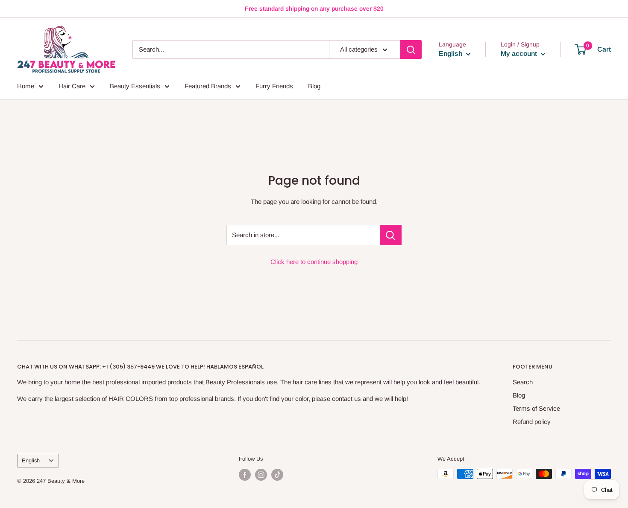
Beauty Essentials (135, 86)
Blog (314, 86)
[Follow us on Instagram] (261, 475)
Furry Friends (274, 86)
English (31, 460)
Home (25, 86)
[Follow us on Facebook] (245, 475)
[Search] (411, 49)
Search (523, 382)
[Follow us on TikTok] (277, 475)
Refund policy (532, 421)
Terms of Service (536, 408)
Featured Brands (208, 86)
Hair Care (72, 86)
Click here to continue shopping (314, 261)
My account (520, 53)
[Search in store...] (391, 235)
